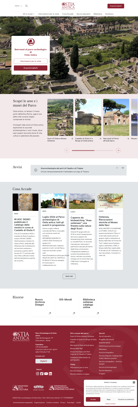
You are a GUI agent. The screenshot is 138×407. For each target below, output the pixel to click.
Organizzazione (39, 402)
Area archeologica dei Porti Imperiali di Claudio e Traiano (81, 353)
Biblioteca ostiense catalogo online (89, 303)
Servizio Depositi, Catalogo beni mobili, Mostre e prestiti (111, 357)
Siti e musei (28, 14)
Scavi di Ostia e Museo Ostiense (56, 140)
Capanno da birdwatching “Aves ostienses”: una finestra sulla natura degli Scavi (81, 223)
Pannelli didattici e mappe (79, 374)
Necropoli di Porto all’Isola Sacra (111, 140)
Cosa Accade (67, 14)
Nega (108, 399)
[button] (134, 382)
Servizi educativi (83, 14)
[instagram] (37, 373)
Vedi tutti (69, 276)
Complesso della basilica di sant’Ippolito (80, 359)
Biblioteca (98, 14)
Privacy (62, 402)
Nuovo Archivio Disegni (40, 302)
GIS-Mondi (65, 299)
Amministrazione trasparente (23, 402)
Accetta (93, 399)
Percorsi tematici (76, 371)
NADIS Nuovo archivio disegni (110, 346)
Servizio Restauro (105, 370)
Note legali (70, 402)
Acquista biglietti (116, 6)
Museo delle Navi (76, 348)
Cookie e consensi (110, 403)
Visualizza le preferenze (126, 399)
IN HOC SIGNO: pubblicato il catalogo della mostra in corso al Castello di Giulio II (24, 225)
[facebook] (42, 373)
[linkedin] (50, 373)
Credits (78, 402)
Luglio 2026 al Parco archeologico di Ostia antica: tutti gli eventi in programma (53, 221)
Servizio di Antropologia (108, 367)
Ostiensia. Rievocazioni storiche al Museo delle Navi (108, 221)
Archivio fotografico (106, 352)
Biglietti (43, 361)
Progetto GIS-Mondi (106, 339)
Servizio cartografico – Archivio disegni (110, 363)
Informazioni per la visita (48, 14)
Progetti (102, 374)
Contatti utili (40, 356)
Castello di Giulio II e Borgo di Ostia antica (84, 140)
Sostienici (109, 14)
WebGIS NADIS (104, 343)
